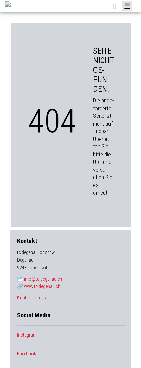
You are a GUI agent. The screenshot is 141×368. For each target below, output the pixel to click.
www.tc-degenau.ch (42, 286)
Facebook (26, 353)
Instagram (27, 335)
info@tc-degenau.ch (43, 279)
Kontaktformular (33, 297)
